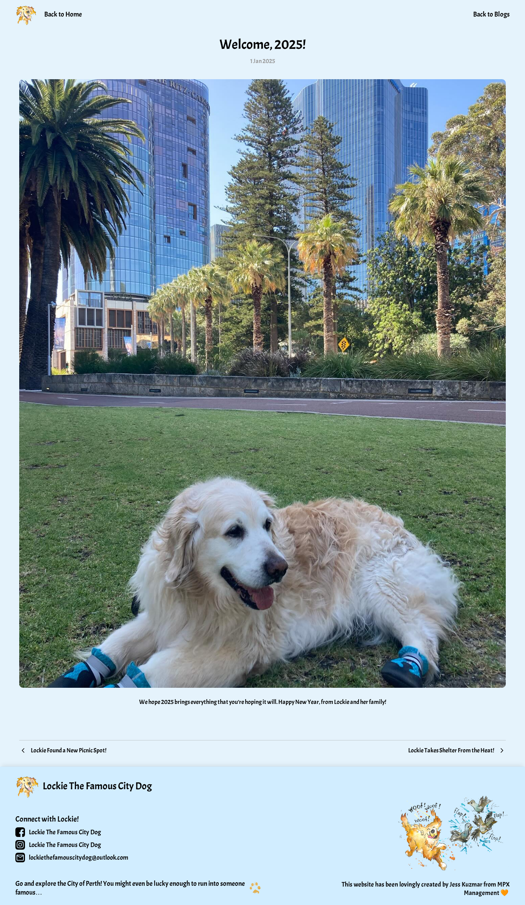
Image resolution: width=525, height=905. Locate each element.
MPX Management (487, 888)
